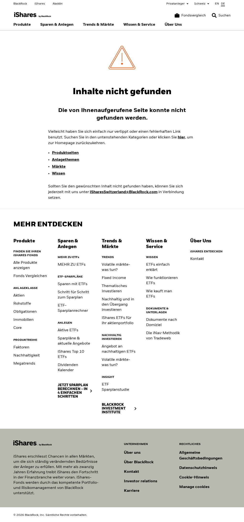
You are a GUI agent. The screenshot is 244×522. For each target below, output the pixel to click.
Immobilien (23, 320)
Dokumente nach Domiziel (161, 322)
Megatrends (24, 364)
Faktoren (21, 347)
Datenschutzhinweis (198, 468)
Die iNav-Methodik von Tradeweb (163, 335)
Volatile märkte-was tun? (116, 267)
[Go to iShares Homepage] (32, 14)
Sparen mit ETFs (72, 284)
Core (17, 328)
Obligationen (25, 312)
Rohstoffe (22, 304)
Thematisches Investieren (114, 288)
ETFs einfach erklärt (158, 267)
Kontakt (197, 259)
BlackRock (20, 3)
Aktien (19, 296)
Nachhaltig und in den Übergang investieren (118, 305)
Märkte (59, 167)
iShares (40, 3)
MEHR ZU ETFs (72, 265)
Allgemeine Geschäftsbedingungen (200, 455)
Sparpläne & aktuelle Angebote (74, 341)
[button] (214, 15)
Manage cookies (194, 487)
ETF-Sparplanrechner (73, 308)
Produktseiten (65, 153)
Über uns (132, 453)
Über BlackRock (138, 462)
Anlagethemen (65, 160)
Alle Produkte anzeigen (25, 265)
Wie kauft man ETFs (159, 293)
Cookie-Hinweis (194, 477)
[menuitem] (22, 24)
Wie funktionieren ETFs (162, 280)
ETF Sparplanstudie (115, 387)
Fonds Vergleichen (30, 276)
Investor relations (140, 481)
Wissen (58, 174)
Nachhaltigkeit (26, 355)
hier (181, 137)
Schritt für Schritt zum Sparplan (73, 294)
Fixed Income (114, 278)
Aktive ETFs (68, 330)
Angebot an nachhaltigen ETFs (119, 349)
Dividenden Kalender (68, 367)
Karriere (131, 491)
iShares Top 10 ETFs (71, 354)
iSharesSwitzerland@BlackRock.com (124, 192)
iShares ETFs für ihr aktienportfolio (117, 320)
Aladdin (58, 3)
